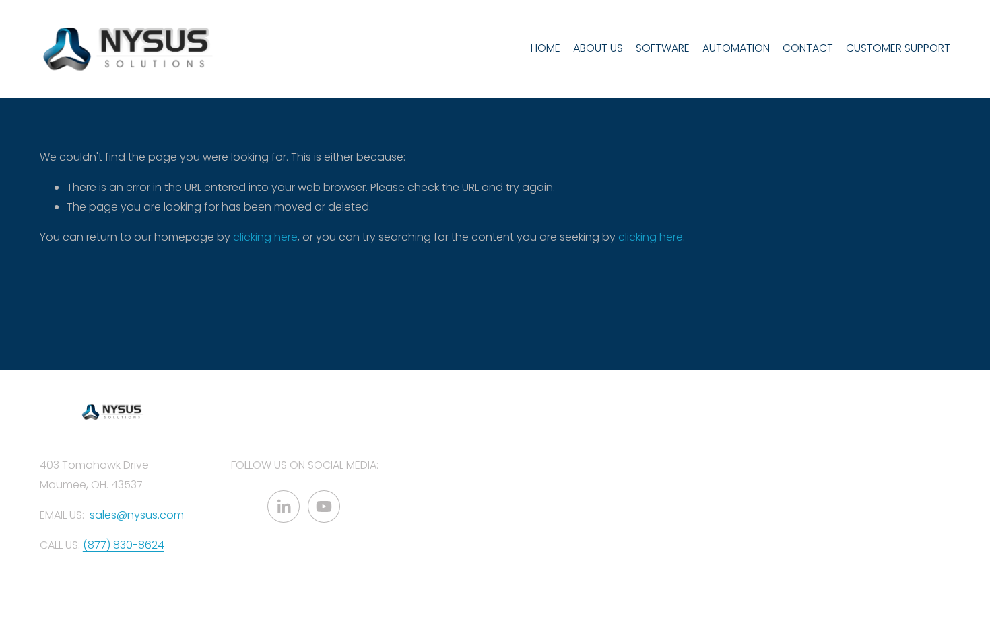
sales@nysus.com (137, 515)
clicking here (265, 237)
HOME (545, 48)
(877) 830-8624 (123, 545)
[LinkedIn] (283, 506)
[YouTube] (324, 506)
